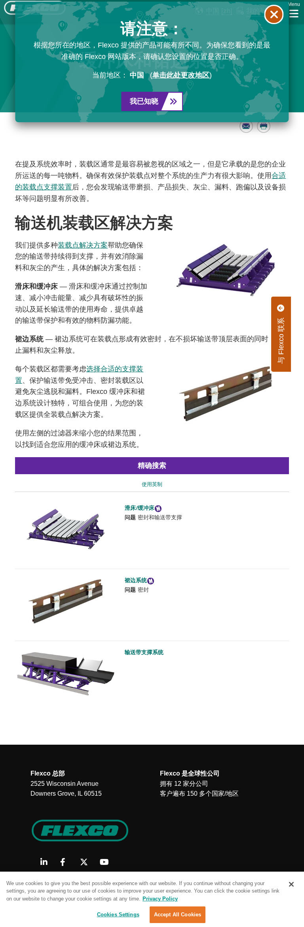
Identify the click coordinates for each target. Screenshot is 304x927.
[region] (152, 899)
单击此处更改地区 (180, 75)
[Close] (291, 884)
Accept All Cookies (177, 915)
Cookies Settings (118, 915)
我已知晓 (144, 101)
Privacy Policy (160, 899)
